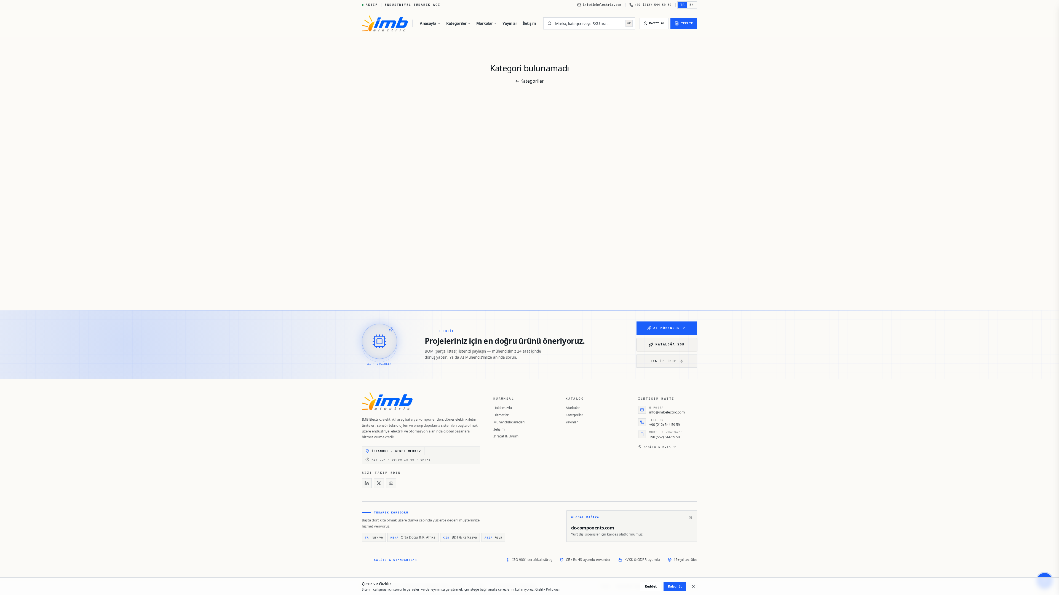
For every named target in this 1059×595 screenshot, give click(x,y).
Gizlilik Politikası (547, 589)
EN (691, 5)
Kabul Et (675, 586)
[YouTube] (391, 483)
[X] (379, 483)
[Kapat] (693, 586)
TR (682, 5)
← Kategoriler (529, 81)
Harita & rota (657, 446)
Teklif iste (663, 361)
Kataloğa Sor (670, 344)
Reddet (651, 586)
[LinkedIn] (367, 483)
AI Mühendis (666, 328)
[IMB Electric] (385, 23)
